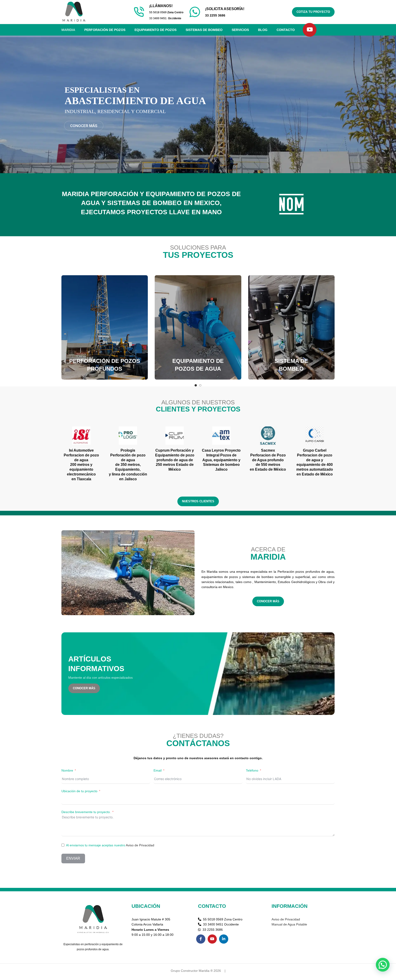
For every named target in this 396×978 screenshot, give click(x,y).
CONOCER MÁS (268, 601)
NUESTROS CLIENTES (198, 501)
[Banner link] (104, 327)
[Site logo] (73, 12)
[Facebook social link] (200, 939)
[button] (383, 965)
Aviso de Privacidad (140, 845)
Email (158, 770)
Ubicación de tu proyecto (79, 791)
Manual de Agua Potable (289, 924)
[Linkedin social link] (223, 939)
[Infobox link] (216, 12)
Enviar (73, 858)
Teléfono (252, 770)
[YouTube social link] (309, 30)
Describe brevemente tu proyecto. (86, 812)
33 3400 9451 (158, 18)
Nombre (67, 770)
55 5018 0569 (158, 12)
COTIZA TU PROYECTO (313, 12)
